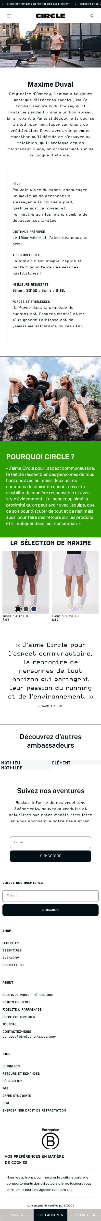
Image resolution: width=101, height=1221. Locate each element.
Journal (9, 1024)
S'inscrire (50, 856)
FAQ (5, 1088)
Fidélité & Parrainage (22, 1009)
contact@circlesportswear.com (29, 1036)
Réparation (12, 1081)
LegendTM (10, 943)
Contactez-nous (16, 1031)
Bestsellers (13, 965)
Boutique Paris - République (27, 995)
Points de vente (16, 1002)
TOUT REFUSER (84, 1215)
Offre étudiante (16, 1096)
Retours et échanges (21, 1073)
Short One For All (16, 616)
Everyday (10, 958)
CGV (5, 1103)
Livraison (11, 1066)
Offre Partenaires (18, 1017)
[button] (9, 16)
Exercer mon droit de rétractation (34, 1110)
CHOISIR (17, 1215)
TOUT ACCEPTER (50, 1215)
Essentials (12, 950)
